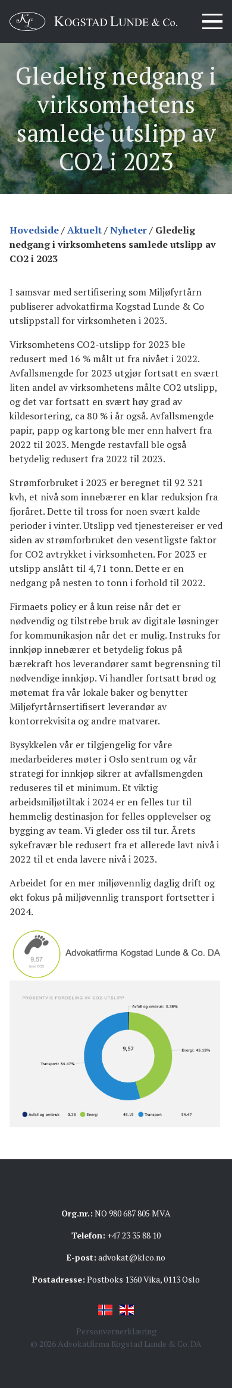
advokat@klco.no (131, 1257)
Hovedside (34, 229)
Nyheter (128, 229)
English (127, 1310)
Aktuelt (84, 229)
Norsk (105, 1310)
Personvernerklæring (116, 1331)
